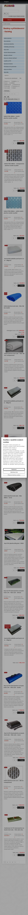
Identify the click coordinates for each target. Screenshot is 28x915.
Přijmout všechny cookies (14, 475)
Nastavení (14, 469)
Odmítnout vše (14, 472)
